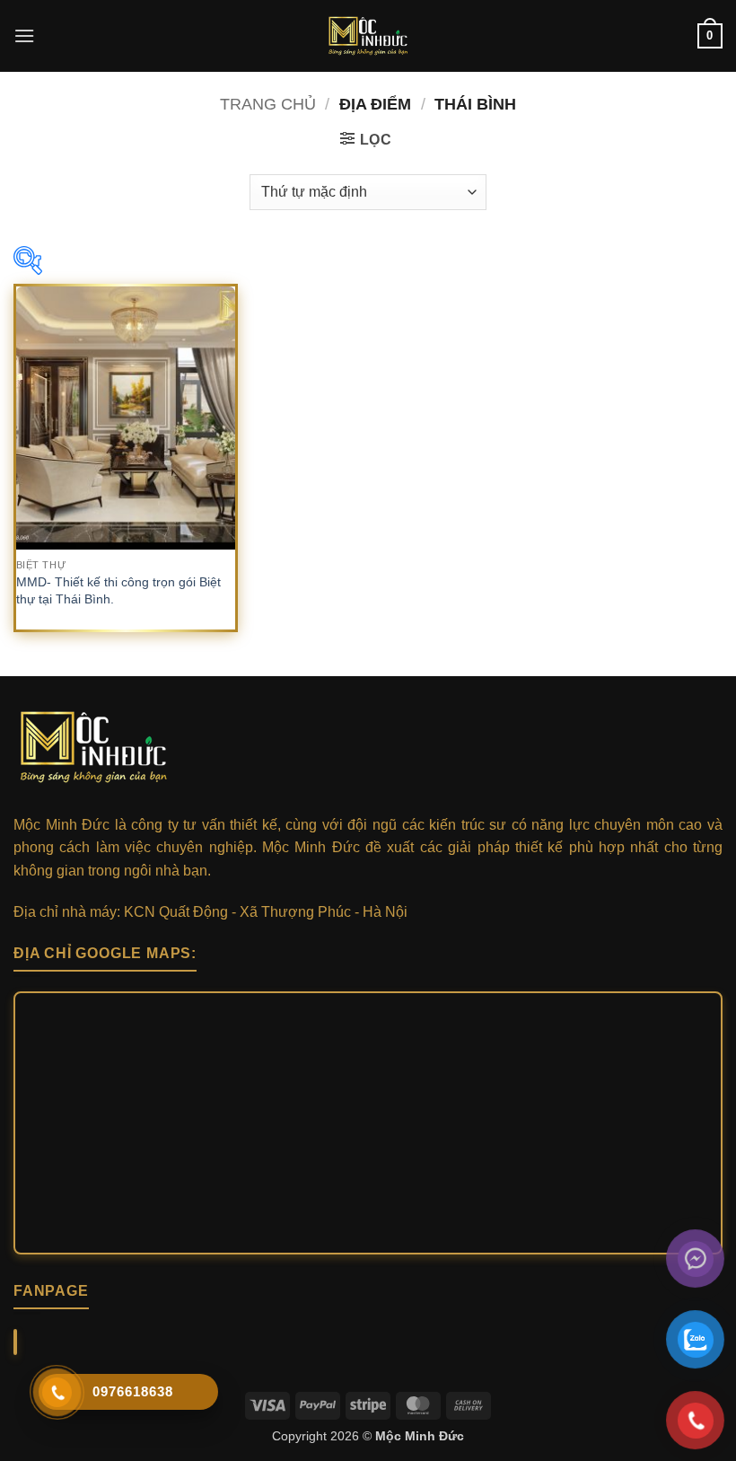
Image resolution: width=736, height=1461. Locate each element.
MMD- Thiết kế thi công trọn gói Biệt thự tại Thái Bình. (118, 590)
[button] (24, 35)
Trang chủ (268, 103)
